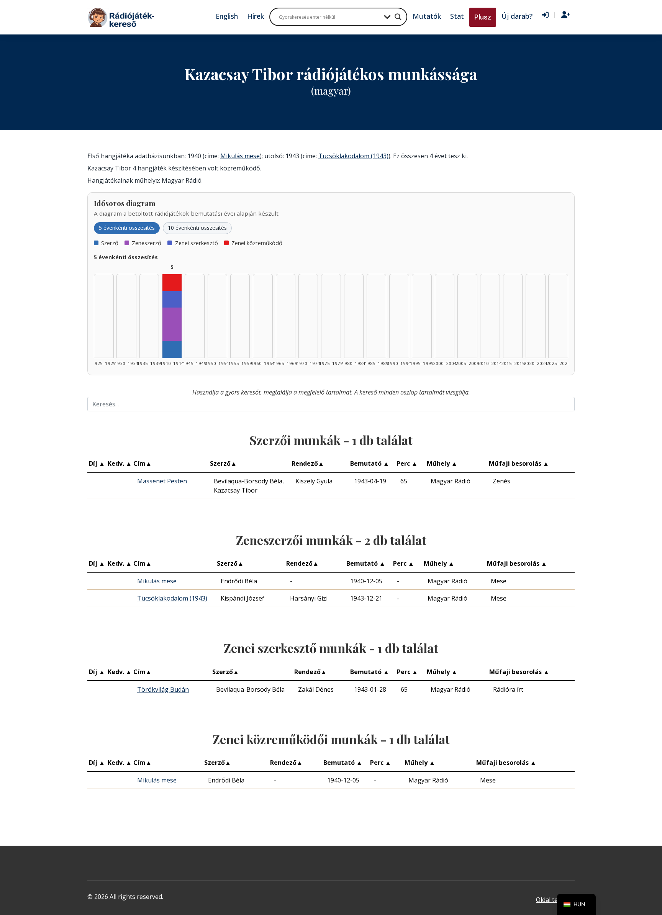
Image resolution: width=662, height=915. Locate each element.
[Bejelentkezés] (545, 15)
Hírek (255, 16)
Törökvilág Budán (163, 689)
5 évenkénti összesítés (127, 227)
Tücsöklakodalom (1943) (353, 156)
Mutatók (427, 16)
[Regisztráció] (565, 15)
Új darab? (517, 16)
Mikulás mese (240, 156)
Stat (457, 16)
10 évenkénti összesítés (197, 227)
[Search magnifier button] (398, 16)
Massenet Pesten (162, 481)
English (227, 16)
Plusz (482, 17)
